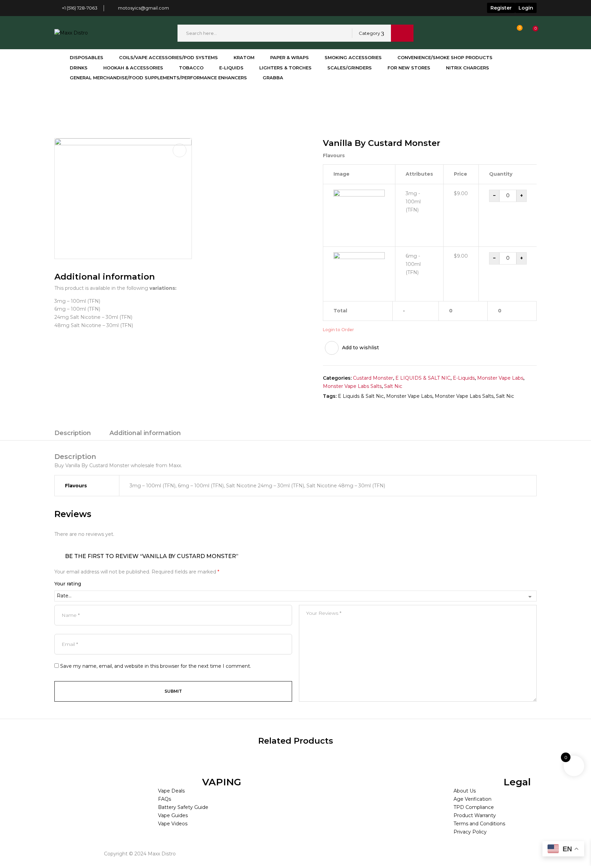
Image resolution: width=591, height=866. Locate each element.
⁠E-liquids (88, 101)
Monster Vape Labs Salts (352, 386)
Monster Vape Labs (500, 378)
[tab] (72, 434)
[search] (402, 33)
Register (501, 8)
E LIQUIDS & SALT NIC (422, 378)
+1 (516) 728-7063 (79, 8)
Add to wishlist (360, 347)
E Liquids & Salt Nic (361, 396)
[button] (529, 33)
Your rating (67, 584)
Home (62, 101)
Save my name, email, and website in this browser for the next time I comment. (155, 666)
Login (525, 8)
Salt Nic (393, 386)
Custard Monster (127, 101)
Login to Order (338, 329)
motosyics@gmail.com (143, 8)
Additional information (145, 433)
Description (72, 433)
